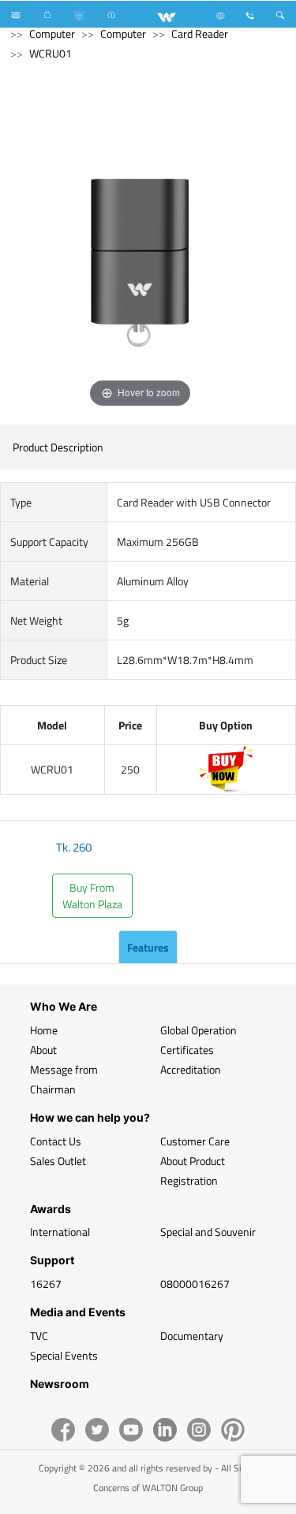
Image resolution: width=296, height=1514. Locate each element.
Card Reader (199, 33)
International (60, 1231)
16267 (46, 1283)
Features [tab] (148, 947)
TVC (39, 1335)
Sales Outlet (58, 1160)
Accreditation (190, 1069)
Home (44, 1030)
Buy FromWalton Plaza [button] (92, 895)
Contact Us (55, 1141)
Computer (52, 33)
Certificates (187, 1049)
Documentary (191, 1335)
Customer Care (195, 1141)
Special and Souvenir (208, 1231)
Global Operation (198, 1030)
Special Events (64, 1355)
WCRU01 (50, 53)
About (43, 1049)
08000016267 (195, 1283)
